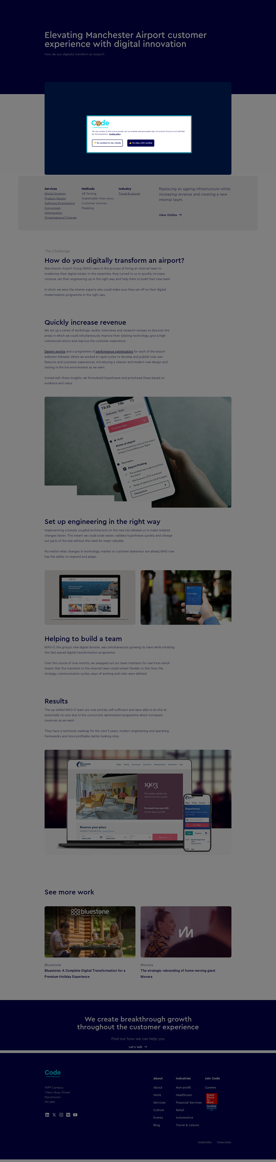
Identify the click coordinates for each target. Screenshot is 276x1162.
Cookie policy (115, 134)
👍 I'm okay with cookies (140, 143)
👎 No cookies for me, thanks (107, 143)
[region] (139, 134)
